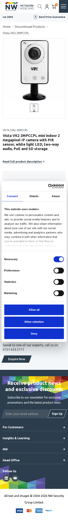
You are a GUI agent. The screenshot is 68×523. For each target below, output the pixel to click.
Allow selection (34, 321)
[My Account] (47, 6)
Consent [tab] (12, 196)
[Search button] (40, 6)
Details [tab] (34, 196)
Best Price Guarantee (36, 17)
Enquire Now (16, 359)
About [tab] (56, 196)
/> (4, 41)
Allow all (34, 309)
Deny (34, 333)
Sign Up (57, 413)
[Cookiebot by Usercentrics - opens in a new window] (48, 186)
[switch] (58, 270)
